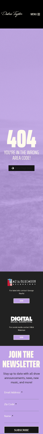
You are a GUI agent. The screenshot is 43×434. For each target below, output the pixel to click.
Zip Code (9, 404)
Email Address (12, 392)
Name (7, 416)
